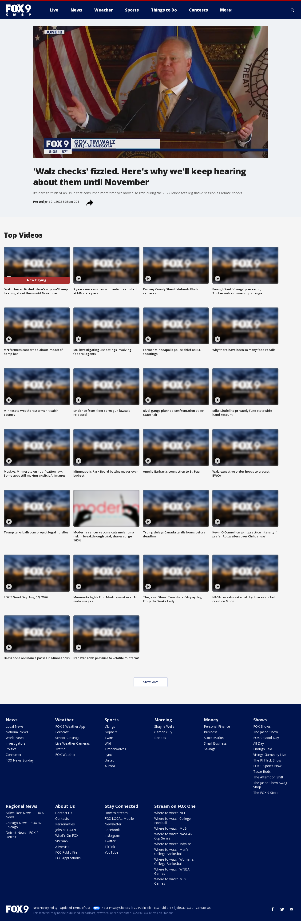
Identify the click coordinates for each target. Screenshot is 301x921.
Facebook (112, 830)
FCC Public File (66, 852)
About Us (65, 806)
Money (211, 720)
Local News (15, 726)
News (11, 720)
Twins (109, 737)
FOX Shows (262, 726)
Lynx (108, 754)
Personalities (65, 824)
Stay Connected (121, 806)
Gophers (111, 732)
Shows (260, 720)
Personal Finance (217, 726)
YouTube (111, 852)
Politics (11, 749)
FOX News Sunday (20, 760)
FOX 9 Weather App (70, 726)
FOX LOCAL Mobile (119, 818)
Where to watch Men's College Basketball (171, 851)
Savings (209, 749)
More (225, 10)
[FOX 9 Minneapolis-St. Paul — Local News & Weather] (21, 10)
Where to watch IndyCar (172, 844)
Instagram (112, 835)
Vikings (110, 726)
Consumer (13, 754)
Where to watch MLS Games (170, 881)
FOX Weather (65, 754)
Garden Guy (163, 732)
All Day (258, 743)
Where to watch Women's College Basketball (174, 861)
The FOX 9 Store (265, 792)
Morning (163, 720)
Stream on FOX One (175, 806)
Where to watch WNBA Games (172, 871)
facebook (273, 909)
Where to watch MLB (170, 828)
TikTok (110, 846)
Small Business (215, 743)
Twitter (110, 841)
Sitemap (61, 841)
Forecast (62, 732)
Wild (108, 743)
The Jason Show (265, 732)
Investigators (15, 743)
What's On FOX (66, 835)
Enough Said (262, 749)
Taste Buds (262, 771)
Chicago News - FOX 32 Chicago (24, 824)
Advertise (62, 846)
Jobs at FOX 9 (65, 830)
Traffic (60, 749)
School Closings (67, 737)
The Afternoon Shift (268, 777)
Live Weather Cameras (72, 743)
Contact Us (63, 813)
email (291, 909)
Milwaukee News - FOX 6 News (25, 815)
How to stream (116, 813)
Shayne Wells (164, 726)
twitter (282, 909)
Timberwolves (115, 749)
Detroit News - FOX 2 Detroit (22, 834)
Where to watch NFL (170, 813)
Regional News (21, 806)
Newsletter (113, 824)
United (110, 760)
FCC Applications (68, 858)
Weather (64, 720)
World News (15, 737)
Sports (112, 720)
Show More (150, 682)
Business (211, 732)
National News (17, 732)
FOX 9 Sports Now (267, 766)
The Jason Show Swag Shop (270, 785)
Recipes (160, 737)
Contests (62, 818)
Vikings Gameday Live (269, 754)
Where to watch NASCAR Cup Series (173, 836)
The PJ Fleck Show (267, 760)
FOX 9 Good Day (266, 737)
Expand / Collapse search (292, 10)
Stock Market (214, 737)
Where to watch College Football (172, 820)
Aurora (110, 766)
